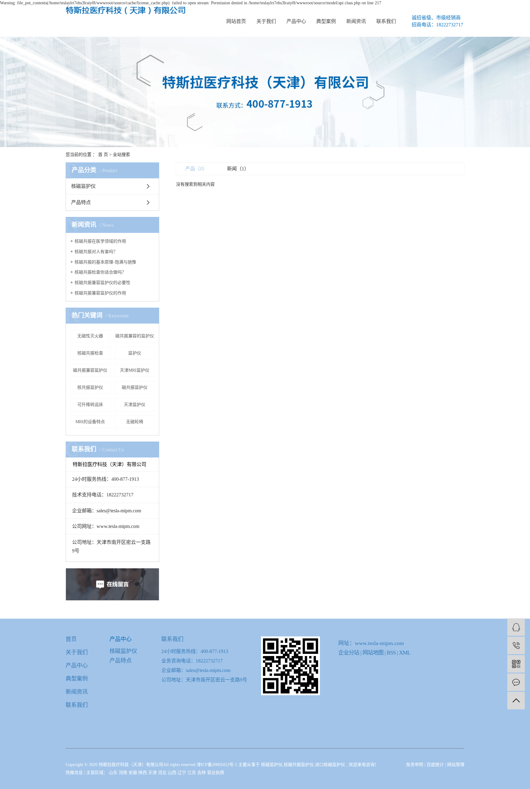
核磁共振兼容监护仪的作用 (100, 293)
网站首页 (236, 21)
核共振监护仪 (90, 387)
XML (404, 653)
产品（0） (196, 168)
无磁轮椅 (134, 421)
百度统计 (435, 764)
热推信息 (74, 772)
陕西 (143, 772)
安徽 (133, 772)
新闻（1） (238, 168)
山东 (114, 772)
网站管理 (455, 764)
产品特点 (81, 202)
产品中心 (296, 21)
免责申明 (414, 764)
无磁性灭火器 (90, 336)
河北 (163, 772)
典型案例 (326, 21)
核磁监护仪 (83, 186)
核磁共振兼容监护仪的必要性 (102, 282)
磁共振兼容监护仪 (90, 370)
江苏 (192, 772)
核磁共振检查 (90, 353)
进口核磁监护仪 (330, 764)
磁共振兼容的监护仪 (134, 336)
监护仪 (134, 353)
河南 (124, 772)
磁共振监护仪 (135, 387)
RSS (391, 653)
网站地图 (374, 653)
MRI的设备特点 (90, 421)
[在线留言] (516, 682)
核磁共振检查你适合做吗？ (100, 272)
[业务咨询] (516, 627)
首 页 (103, 154)
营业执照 (215, 772)
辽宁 (182, 772)
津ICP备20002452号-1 (217, 764)
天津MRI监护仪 (134, 370)
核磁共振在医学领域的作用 (100, 241)
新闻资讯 (356, 21)
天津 (153, 772)
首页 (71, 639)
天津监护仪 (134, 404)
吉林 (202, 772)
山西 (173, 772)
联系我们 (386, 21)
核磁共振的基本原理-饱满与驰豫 (105, 262)
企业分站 (348, 653)
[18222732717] (516, 645)
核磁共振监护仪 (299, 764)
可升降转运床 (90, 404)
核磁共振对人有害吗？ (96, 251)
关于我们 (266, 21)
